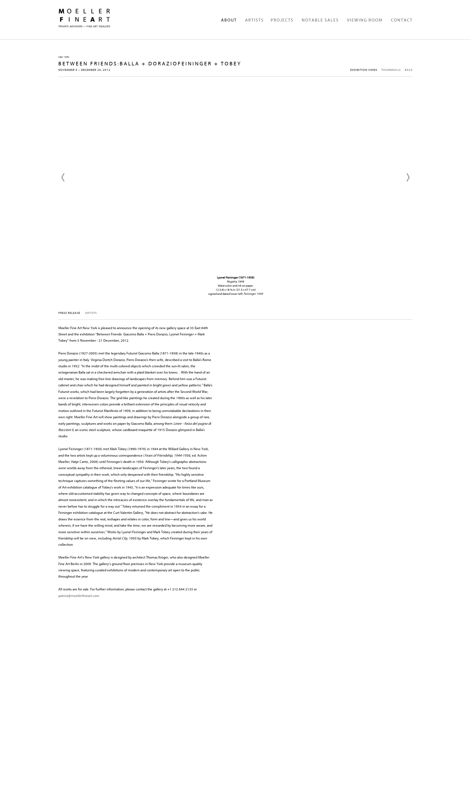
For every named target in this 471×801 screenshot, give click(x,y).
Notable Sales (320, 20)
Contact (402, 20)
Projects (282, 20)
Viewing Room (365, 20)
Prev (63, 177)
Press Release (69, 313)
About (229, 20)
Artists (254, 20)
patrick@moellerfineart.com (78, 596)
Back (409, 70)
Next (408, 177)
